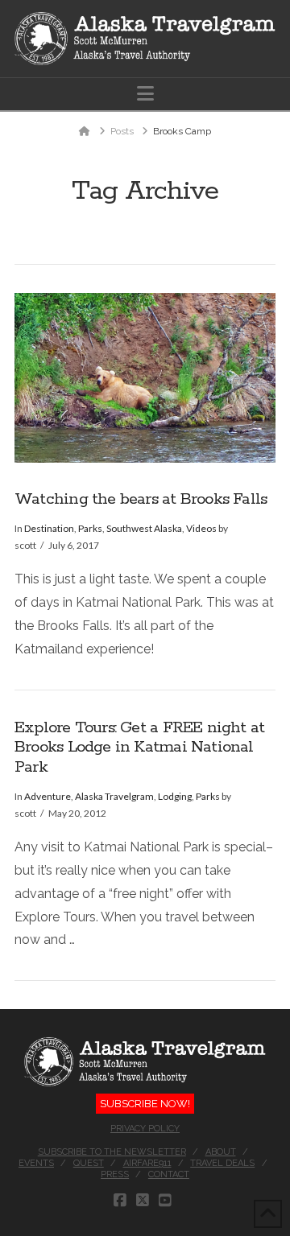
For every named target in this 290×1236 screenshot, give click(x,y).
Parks (90, 528)
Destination (49, 528)
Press (115, 1174)
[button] (145, 94)
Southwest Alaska (144, 528)
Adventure (47, 796)
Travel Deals (222, 1163)
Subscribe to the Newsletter (112, 1152)
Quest (88, 1163)
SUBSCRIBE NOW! (145, 1104)
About (220, 1152)
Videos (201, 528)
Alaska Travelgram (114, 796)
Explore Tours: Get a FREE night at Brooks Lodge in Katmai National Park (139, 747)
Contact (168, 1174)
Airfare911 (147, 1163)
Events (36, 1163)
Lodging (175, 796)
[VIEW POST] (145, 378)
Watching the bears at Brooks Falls (140, 499)
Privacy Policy (145, 1128)
